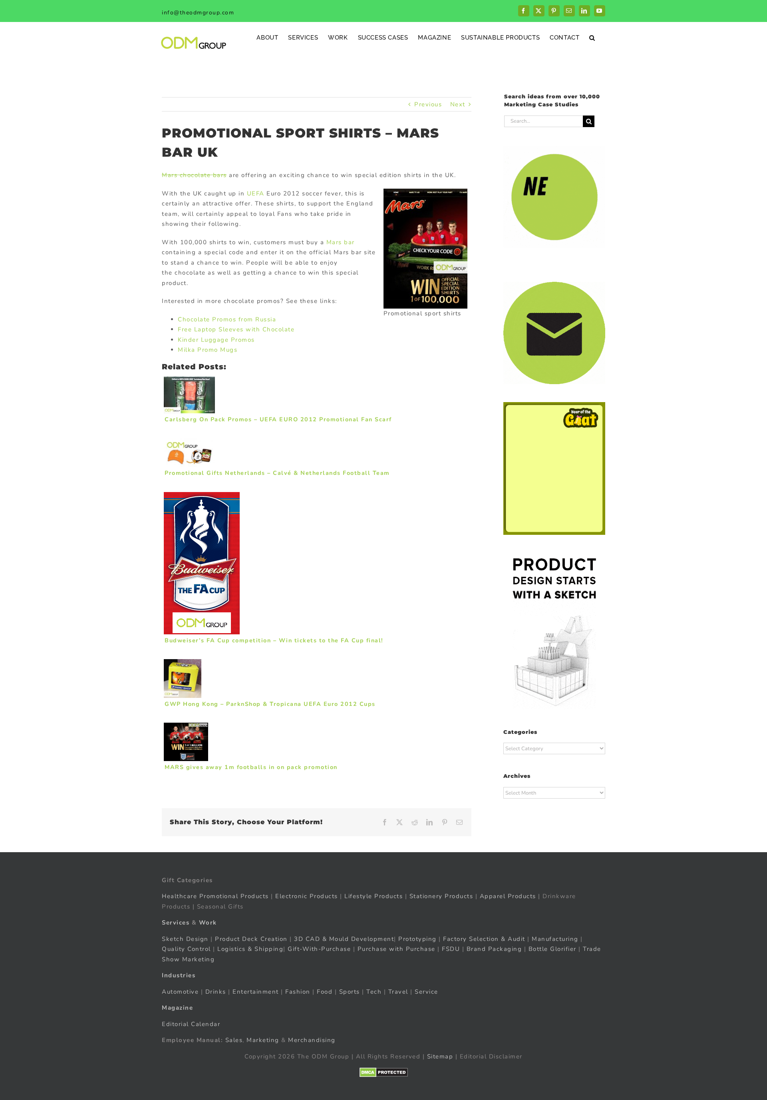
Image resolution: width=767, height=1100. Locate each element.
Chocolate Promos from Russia (227, 319)
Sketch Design (185, 939)
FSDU (451, 949)
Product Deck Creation (251, 939)
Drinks (215, 992)
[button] (592, 37)
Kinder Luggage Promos (216, 340)
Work (208, 923)
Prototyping (417, 939)
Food (324, 992)
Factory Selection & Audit (484, 939)
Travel (398, 992)
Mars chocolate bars (194, 175)
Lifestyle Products (373, 896)
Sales (234, 1040)
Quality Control (186, 949)
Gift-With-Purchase (319, 949)
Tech (374, 992)
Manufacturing (555, 939)
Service (427, 992)
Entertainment (255, 992)
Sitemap (440, 1056)
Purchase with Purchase (396, 949)
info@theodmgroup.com (198, 12)
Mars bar (340, 242)
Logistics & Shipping (250, 949)
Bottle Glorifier (551, 949)
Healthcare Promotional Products (215, 896)
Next (457, 104)
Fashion (297, 992)
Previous (428, 104)
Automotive (180, 992)
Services (175, 923)
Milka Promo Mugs (207, 350)
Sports (349, 992)
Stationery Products (441, 896)
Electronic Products (306, 896)
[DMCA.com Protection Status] (384, 1072)
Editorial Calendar (191, 1024)
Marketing (262, 1040)
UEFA (255, 193)
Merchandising (312, 1040)
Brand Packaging (494, 949)
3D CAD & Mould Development (344, 939)
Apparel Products (508, 896)
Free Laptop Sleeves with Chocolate (236, 329)
